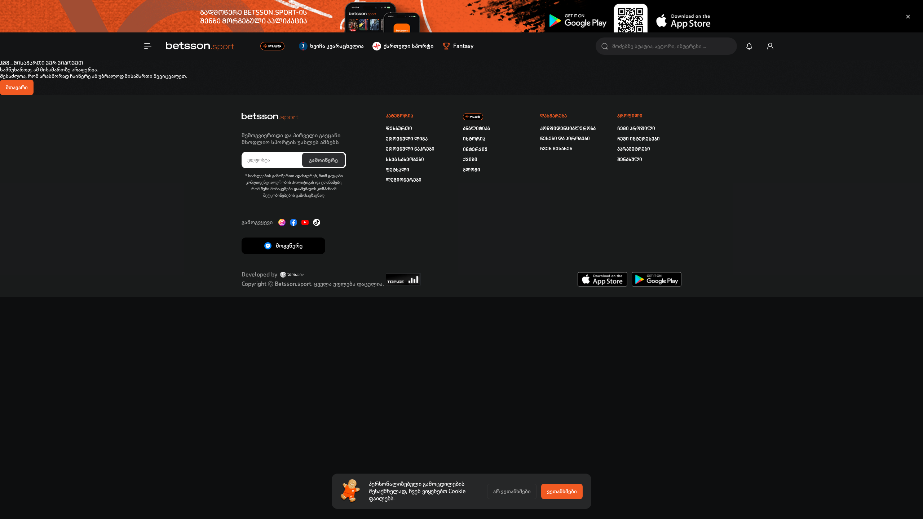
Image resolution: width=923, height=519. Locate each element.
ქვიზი (470, 159)
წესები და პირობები (565, 138)
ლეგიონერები (403, 180)
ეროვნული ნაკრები (410, 149)
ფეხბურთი (399, 128)
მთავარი (17, 87)
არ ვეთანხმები (512, 491)
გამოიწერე (323, 160)
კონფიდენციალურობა (568, 128)
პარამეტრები (633, 149)
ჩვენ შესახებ (556, 148)
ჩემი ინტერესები (638, 139)
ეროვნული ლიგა (407, 139)
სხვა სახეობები (405, 159)
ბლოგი (471, 170)
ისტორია (474, 139)
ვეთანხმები (562, 491)
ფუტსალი (397, 170)
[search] (604, 46)
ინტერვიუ (475, 149)
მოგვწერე (289, 245)
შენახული (629, 159)
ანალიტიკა (476, 128)
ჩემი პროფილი (636, 128)
